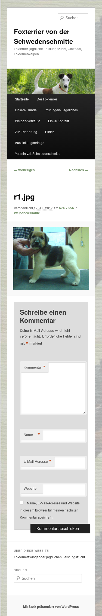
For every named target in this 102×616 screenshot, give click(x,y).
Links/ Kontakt (58, 120)
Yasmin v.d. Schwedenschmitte (37, 153)
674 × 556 (66, 208)
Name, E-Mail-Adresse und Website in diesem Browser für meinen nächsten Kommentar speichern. (50, 510)
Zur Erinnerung (26, 131)
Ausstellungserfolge (29, 142)
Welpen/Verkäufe (27, 120)
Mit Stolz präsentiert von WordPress (51, 606)
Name (32, 434)
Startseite (22, 99)
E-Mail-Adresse (37, 461)
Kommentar (34, 367)
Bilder (49, 131)
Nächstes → (78, 169)
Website (30, 488)
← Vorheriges (24, 169)
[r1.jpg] (51, 258)
